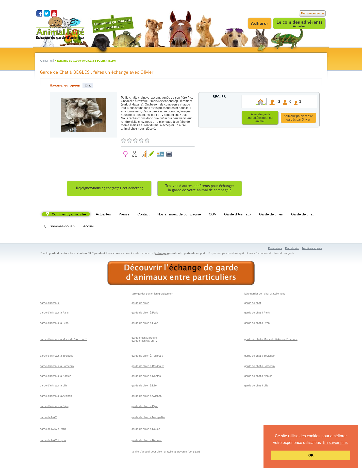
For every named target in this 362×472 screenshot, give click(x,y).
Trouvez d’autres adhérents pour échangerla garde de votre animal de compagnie (199, 188)
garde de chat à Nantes (258, 375)
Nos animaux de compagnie (179, 214)
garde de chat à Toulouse (259, 355)
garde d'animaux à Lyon (54, 322)
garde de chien (140, 302)
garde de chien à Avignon (147, 395)
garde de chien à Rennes (147, 440)
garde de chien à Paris (145, 312)
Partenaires (275, 248)
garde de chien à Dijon (145, 406)
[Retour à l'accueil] (60, 28)
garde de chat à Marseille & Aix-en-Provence (270, 339)
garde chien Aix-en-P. (144, 340)
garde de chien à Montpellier (148, 417)
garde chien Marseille (144, 337)
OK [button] (310, 455)
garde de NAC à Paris (53, 428)
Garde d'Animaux (237, 214)
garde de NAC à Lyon (53, 440)
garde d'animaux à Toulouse (56, 355)
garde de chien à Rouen (146, 428)
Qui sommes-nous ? (59, 226)
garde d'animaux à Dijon (54, 406)
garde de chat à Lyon (257, 322)
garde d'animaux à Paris (54, 312)
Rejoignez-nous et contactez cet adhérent (109, 188)
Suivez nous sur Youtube (54, 13)
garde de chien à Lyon (145, 322)
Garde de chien (271, 214)
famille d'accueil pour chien (147, 451)
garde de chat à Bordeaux (259, 366)
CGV (212, 214)
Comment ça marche (69, 214)
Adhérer (259, 23)
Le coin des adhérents (299, 22)
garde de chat (252, 302)
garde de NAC (48, 417)
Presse (124, 214)
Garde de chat (302, 214)
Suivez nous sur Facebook (39, 13)
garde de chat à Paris (257, 312)
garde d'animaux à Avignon (56, 395)
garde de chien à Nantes (146, 375)
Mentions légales (312, 248)
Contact (143, 214)
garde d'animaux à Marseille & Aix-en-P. (63, 339)
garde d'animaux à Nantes (55, 375)
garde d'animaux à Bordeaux (57, 366)
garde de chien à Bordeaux (148, 366)
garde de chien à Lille (144, 385)
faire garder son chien (145, 293)
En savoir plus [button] (335, 442)
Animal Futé (47, 60)
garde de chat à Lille (256, 385)
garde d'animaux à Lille (53, 385)
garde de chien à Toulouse (147, 355)
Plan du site (292, 248)
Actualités (103, 214)
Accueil (88, 226)
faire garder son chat (256, 293)
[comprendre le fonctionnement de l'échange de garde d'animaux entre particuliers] (181, 273)
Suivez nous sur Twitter (47, 13)
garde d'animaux (50, 302)
